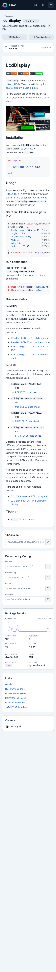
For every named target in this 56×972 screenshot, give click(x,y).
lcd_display (11, 21)
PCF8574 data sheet (15, 702)
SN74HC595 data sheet (16, 707)
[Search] (43, 5)
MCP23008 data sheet (16, 693)
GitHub (8, 684)
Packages (9, 16)
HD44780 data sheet (15, 689)
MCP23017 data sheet (15, 698)
